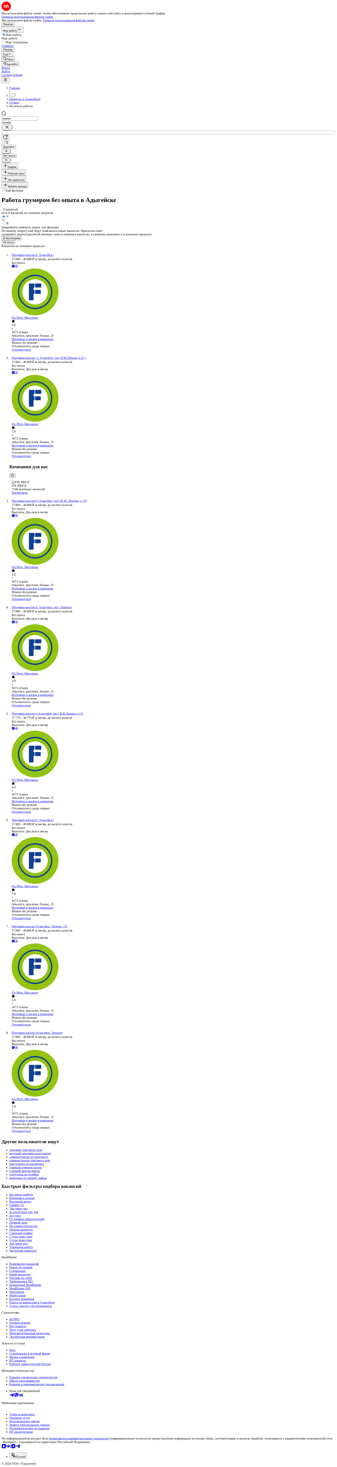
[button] (6, 68)
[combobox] (20, 119)
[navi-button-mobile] (5, 80)
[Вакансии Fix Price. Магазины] (172, 292)
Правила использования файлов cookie (68, 20)
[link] (8, 59)
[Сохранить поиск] (5, 137)
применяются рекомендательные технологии (79, 1438)
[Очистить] (7, 127)
